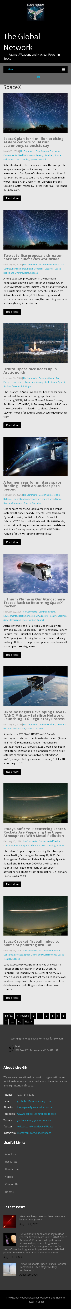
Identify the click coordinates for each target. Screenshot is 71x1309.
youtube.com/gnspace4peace (34, 1120)
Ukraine (39, 728)
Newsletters (12, 1169)
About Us (10, 1154)
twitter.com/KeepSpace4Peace (35, 1126)
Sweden (16, 386)
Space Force (48, 498)
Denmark (61, 724)
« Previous (23, 1015)
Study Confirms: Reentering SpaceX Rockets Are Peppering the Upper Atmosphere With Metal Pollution (34, 832)
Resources (11, 1161)
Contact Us (11, 1184)
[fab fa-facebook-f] (32, 77)
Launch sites (18, 382)
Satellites (49, 155)
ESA (57, 377)
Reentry (39, 155)
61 (19, 1021)
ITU (5, 728)
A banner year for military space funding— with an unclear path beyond (32, 486)
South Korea (50, 382)
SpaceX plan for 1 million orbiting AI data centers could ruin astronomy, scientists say (33, 142)
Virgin (28, 386)
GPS (38, 615)
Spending (37, 503)
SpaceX (34, 159)
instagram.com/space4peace (34, 1133)
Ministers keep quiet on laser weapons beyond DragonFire (42, 1218)
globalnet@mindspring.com (27, 1101)
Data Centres (42, 151)
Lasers (44, 615)
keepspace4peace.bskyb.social (35, 1107)
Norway (39, 382)
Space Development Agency (26, 498)
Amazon (43, 377)
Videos (9, 1177)
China (51, 377)
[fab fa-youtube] (39, 77)
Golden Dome (46, 494)
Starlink (42, 159)
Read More (12, 198)
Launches (29, 382)
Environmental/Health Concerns (19, 155)
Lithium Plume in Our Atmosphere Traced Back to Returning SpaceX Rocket (34, 602)
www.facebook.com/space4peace (36, 1114)
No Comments (27, 151)
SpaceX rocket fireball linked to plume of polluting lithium (31, 943)
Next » (28, 1021)
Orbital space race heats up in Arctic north (30, 371)
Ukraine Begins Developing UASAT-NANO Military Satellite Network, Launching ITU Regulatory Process (34, 715)
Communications (50, 264)
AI (40, 264)
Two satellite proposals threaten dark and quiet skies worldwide (33, 257)
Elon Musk (55, 151)
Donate (9, 1192)
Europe (7, 382)
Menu (11, 69)
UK (22, 386)
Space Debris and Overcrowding (19, 619)
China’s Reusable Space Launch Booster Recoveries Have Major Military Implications (42, 1266)
